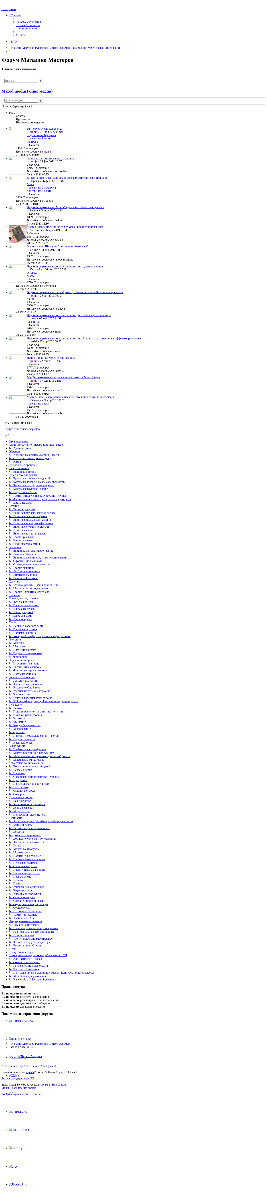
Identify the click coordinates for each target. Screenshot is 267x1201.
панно (31, 298)
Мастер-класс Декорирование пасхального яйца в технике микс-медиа (70, 397)
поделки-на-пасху (38, 403)
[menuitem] (28, 21)
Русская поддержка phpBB (17, 1078)
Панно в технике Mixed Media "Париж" (51, 357)
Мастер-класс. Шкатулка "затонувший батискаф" (57, 246)
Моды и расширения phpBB (18, 1087)
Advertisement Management (39, 1066)
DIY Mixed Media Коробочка (44, 128)
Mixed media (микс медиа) (27, 91)
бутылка (32, 272)
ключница (33, 321)
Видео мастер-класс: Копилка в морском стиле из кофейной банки (68, 177)
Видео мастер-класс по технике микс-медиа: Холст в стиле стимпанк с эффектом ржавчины (84, 338)
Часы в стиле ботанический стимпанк (50, 158)
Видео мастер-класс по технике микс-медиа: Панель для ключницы (69, 315)
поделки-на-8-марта (39, 138)
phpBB (29, 1072)
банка (30, 184)
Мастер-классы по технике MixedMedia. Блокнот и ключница (65, 226)
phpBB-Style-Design (54, 1084)
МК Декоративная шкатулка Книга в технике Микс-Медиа (63, 377)
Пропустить (8, 9)
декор (30, 275)
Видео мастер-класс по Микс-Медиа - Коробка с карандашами (65, 207)
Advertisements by (12, 1066)
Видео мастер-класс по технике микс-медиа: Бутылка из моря (65, 266)
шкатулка (33, 141)
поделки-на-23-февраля (41, 135)
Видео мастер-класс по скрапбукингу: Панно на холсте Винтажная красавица (75, 292)
